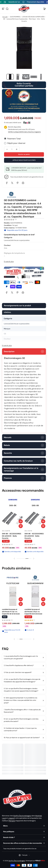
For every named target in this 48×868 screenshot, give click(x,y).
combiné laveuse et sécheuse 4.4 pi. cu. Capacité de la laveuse (11, 611)
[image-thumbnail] (10, 77)
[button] (7, 8)
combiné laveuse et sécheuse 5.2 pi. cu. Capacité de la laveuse (33, 611)
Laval (4, 818)
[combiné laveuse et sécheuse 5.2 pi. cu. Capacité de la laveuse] (35, 596)
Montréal (38, 816)
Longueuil (11, 818)
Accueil (5, 17)
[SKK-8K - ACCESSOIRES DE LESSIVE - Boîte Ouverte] (13, 518)
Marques (12, 821)
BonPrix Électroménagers (22, 816)
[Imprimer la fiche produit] (23, 292)
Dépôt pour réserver (16, 143)
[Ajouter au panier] (21, 526)
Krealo (40, 860)
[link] (6, 292)
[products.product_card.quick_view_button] (21, 521)
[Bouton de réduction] (24, 657)
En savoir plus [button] (9, 261)
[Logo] (24, 9)
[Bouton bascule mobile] (3, 8)
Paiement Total (14, 138)
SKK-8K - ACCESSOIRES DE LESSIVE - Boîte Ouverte (11, 536)
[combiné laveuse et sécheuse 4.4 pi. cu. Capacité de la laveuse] (13, 596)
